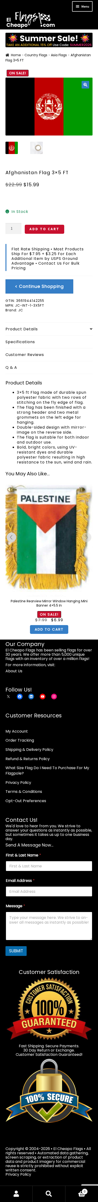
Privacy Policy (18, 782)
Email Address (20, 880)
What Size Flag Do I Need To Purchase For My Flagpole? (47, 770)
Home (16, 55)
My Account (16, 731)
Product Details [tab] (21, 329)
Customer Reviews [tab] (24, 354)
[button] (85, 85)
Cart (75, 1189)
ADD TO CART (44, 229)
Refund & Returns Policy (27, 759)
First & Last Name (23, 855)
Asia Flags (59, 55)
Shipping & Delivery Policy (29, 749)
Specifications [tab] (20, 342)
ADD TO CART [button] (49, 629)
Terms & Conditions (23, 791)
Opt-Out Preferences (25, 801)
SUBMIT (16, 951)
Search (49, 1194)
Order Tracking (19, 740)
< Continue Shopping (39, 286)
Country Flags (35, 55)
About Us (13, 671)
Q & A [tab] (11, 367)
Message (15, 906)
